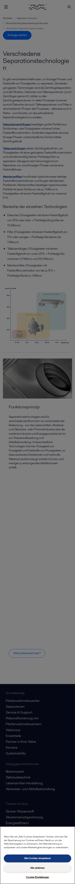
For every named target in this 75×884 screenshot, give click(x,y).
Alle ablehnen (37, 868)
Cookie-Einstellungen (37, 877)
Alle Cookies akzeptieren (37, 858)
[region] (37, 855)
